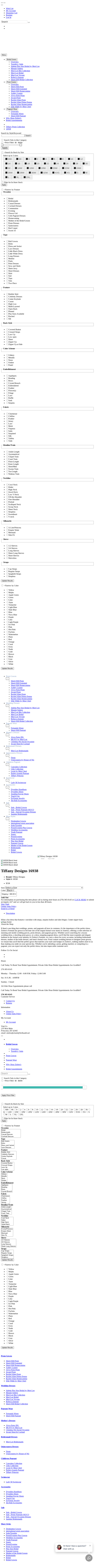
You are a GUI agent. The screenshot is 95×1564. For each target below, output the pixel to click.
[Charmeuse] (5, 1196)
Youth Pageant (16, 832)
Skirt (10, 273)
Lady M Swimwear (18, 783)
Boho (10, 244)
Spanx (13, 834)
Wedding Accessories (19, 830)
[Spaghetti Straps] (7, 1255)
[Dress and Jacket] (7, 1145)
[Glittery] (4, 1174)
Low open (12, 337)
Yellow (11, 590)
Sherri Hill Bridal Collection (22, 721)
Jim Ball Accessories (19, 801)
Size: (3, 888)
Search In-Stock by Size (14, 152)
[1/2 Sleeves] (8, 1240)
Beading (11, 378)
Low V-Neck (13, 494)
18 (28, 163)
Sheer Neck (13, 509)
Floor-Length (13, 462)
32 (9, 168)
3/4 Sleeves (12, 548)
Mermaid (11, 532)
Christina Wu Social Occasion (22, 742)
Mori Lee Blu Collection (20, 712)
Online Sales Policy (8, 906)
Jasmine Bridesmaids (19, 814)
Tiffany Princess (17, 776)
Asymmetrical (13, 454)
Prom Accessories (18, 839)
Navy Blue (13, 615)
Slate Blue (13, 610)
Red (10, 639)
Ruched (11, 316)
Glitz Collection (17, 769)
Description (10, 913)
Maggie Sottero (17, 710)
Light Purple (13, 622)
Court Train (12, 459)
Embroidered (13, 386)
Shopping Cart (11, 13)
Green (11, 597)
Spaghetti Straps (14, 574)
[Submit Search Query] (29, 1074)
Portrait (11, 502)
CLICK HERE (80, 900)
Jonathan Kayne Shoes (20, 794)
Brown (11, 654)
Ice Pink (12, 625)
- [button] (7, 679)
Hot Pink (12, 629)
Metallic (11, 358)
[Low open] (7, 1169)
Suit (10, 276)
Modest (11, 259)
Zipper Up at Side (15, 344)
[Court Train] (6, 1213)
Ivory (11, 647)
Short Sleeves (13, 556)
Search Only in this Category (15, 140)
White (11, 664)
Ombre (11, 363)
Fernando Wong (17, 728)
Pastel (10, 365)
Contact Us (10, 1001)
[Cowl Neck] (7, 1218)
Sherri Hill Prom (17, 681)
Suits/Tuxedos (16, 825)
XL (17, 177)
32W (45, 172)
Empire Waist (13, 530)
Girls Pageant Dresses (16, 216)
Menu (4, 55)
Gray (10, 659)
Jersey (10, 421)
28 (77, 163)
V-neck (11, 517)
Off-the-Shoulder (15, 497)
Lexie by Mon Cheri (19, 771)
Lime (11, 600)
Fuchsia (12, 632)
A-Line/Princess (14, 528)
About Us (10, 1011)
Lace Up (11, 334)
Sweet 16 (12, 231)
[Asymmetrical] (6, 1209)
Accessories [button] (6, 1487)
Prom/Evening (16, 837)
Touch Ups (15, 796)
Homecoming (13, 218)
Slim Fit (11, 535)
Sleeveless (12, 558)
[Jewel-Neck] (7, 1224)
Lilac (10, 620)
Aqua (11, 602)
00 (20, 159)
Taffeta (11, 438)
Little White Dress (15, 254)
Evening (11, 211)
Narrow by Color (12, 586)
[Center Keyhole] (8, 1156)
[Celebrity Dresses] (8, 1154)
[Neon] (4, 1178)
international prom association (22, 823)
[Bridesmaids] (11, 1132)
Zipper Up (12, 342)
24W (78, 168)
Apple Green (14, 595)
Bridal (10, 198)
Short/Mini (12, 466)
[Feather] (5, 1200)
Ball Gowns (13, 241)
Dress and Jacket (15, 246)
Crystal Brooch (14, 383)
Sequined (12, 433)
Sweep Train (13, 469)
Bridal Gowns (16, 852)
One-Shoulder (13, 499)
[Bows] (6, 1189)
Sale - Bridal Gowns (19, 807)
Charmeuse (12, 414)
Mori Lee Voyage (18, 717)
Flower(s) (12, 391)
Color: (3, 890)
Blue (10, 612)
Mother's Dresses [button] (8, 1421)
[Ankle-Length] (6, 1207)
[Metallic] (4, 1176)
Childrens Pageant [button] (9, 1458)
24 (57, 163)
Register (9, 15)
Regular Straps (14, 571)
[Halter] (7, 1220)
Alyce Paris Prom (18, 690)
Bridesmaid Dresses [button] (9, 1437)
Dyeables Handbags (19, 789)
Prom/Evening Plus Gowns (21, 828)
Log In (8, 17)
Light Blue (13, 607)
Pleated (11, 311)
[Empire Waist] (7, 1231)
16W (31, 168)
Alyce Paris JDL (17, 737)
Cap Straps (12, 569)
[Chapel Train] (6, 1211)
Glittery (11, 355)
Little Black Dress (15, 251)
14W (20, 168)
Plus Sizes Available (16, 314)
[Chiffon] (5, 1198)
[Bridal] (11, 1130)
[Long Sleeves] (8, 1244)
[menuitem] (50, 8)
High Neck (12, 490)
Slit (9, 319)
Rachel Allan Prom (18, 694)
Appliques (12, 376)
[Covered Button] (7, 1163)
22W (67, 168)
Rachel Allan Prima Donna (21, 696)
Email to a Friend (7, 909)
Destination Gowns (18, 821)
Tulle (10, 441)
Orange (11, 642)
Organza (11, 429)
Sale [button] (2, 1508)
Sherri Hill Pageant (18, 730)
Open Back (12, 309)
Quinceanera (13, 226)
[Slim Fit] (7, 1235)
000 (10, 159)
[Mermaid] (7, 1233)
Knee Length (13, 464)
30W (33, 172)
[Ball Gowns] (7, 1141)
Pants (10, 261)
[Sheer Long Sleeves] (8, 1246)
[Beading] (6, 1187)
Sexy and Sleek (14, 266)
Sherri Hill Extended (19, 683)
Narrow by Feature (12, 190)
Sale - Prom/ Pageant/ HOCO (22, 810)
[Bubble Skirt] (8, 1152)
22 (48, 163)
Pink (10, 627)
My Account (11, 11)
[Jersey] (5, 1202)
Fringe (10, 393)
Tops (10, 278)
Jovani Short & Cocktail (20, 744)
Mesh (10, 426)
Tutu (10, 281)
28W (22, 172)
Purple (11, 617)
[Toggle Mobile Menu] (2, 1035)
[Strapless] (7, 1257)
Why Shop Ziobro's (13, 1064)
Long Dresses (13, 256)
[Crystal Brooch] (6, 1191)
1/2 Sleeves (12, 546)
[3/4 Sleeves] (8, 1242)
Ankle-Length (13, 452)
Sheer (10, 339)
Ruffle (10, 398)
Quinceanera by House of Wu (22, 760)
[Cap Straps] (7, 1251)
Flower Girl (13, 213)
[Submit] (29, 22)
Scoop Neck (13, 507)
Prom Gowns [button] (6, 1356)
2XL (28, 177)
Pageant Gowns (17, 843)
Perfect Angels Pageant (20, 773)
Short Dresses (13, 271)
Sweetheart (12, 514)
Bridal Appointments (14, 1069)
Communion (13, 208)
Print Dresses (13, 263)
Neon (10, 360)
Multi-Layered (14, 306)
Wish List (9, 8)
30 (86, 163)
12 (81, 159)
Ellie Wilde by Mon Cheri (21, 701)
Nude (11, 649)
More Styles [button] (6, 1524)
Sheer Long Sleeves (16, 553)
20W (55, 168)
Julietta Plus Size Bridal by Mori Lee (25, 708)
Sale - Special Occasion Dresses (23, 812)
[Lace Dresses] (7, 1147)
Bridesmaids (13, 201)
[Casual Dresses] (11, 1134)
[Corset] (8, 1158)
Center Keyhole (14, 299)
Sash (10, 400)
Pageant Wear (11, 1060)
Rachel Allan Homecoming (21, 699)
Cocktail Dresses (15, 206)
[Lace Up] (7, 1167)
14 (9, 163)
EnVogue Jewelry (18, 798)
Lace (10, 395)
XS (68, 172)
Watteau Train (13, 474)
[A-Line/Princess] (7, 1229)
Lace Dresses (13, 249)
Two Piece (12, 283)
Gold (10, 652)
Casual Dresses (14, 203)
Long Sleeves (13, 551)
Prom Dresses (13, 223)
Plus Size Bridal (17, 841)
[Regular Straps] (7, 1253)
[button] (11, 59)
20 (38, 163)
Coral (11, 644)
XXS (57, 172)
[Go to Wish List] (4, 2)
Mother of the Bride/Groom (19, 221)
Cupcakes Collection (19, 767)
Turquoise (12, 605)
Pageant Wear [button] (7, 1409)
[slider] (85, 1087)
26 (67, 163)
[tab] (50, 688)
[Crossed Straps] (7, 1165)
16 (19, 163)
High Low (12, 304)
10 (72, 159)
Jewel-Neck (13, 492)
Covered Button (14, 329)
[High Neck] (7, 1222)
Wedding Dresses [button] (8, 1386)
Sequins (11, 403)
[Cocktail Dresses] (11, 1137)
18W (43, 168)
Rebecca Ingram (17, 719)
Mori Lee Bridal (17, 714)
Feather (11, 388)
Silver (11, 662)
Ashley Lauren (17, 688)
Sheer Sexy (12, 268)
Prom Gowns (11, 1056)
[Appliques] (6, 1185)
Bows (10, 381)
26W (10, 172)
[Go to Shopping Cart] (2, 2)
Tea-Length (12, 471)
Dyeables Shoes (17, 792)
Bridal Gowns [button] (12, 1044)
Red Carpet (12, 228)
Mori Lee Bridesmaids (19, 751)
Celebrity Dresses (15, 297)
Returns (9, 1003)
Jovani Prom (16, 692)
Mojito (11, 592)
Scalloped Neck (14, 504)
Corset (10, 301)
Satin (10, 431)
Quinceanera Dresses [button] (10, 1447)
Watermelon (13, 634)
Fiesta (13, 758)
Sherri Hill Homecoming (20, 685)
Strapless (11, 512)
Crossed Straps (14, 332)
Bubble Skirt (13, 294)
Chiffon (11, 416)
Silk (10, 436)
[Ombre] (4, 1180)
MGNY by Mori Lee (19, 739)
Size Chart (5, 904)
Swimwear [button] (5, 1477)
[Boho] (7, 1143)
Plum (11, 637)
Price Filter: (9, 142)
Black (11, 657)
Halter (10, 487)
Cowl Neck (12, 485)
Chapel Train (13, 457)
